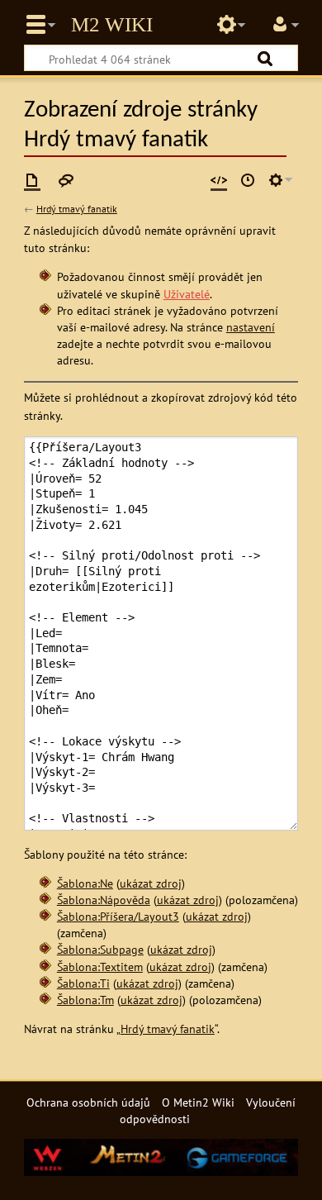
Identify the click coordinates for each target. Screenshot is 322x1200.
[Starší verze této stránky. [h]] (247, 180)
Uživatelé (186, 294)
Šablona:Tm (85, 999)
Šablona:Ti (83, 983)
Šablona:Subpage (100, 949)
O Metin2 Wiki (198, 1102)
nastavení (250, 327)
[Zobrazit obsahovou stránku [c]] (32, 180)
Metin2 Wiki (112, 24)
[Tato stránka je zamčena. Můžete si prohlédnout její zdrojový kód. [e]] (219, 180)
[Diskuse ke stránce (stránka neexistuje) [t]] (66, 180)
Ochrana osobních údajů (88, 1102)
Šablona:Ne (85, 883)
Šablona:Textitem (100, 966)
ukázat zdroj (151, 883)
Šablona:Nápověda (103, 899)
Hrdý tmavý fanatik (76, 208)
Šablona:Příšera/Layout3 (118, 916)
